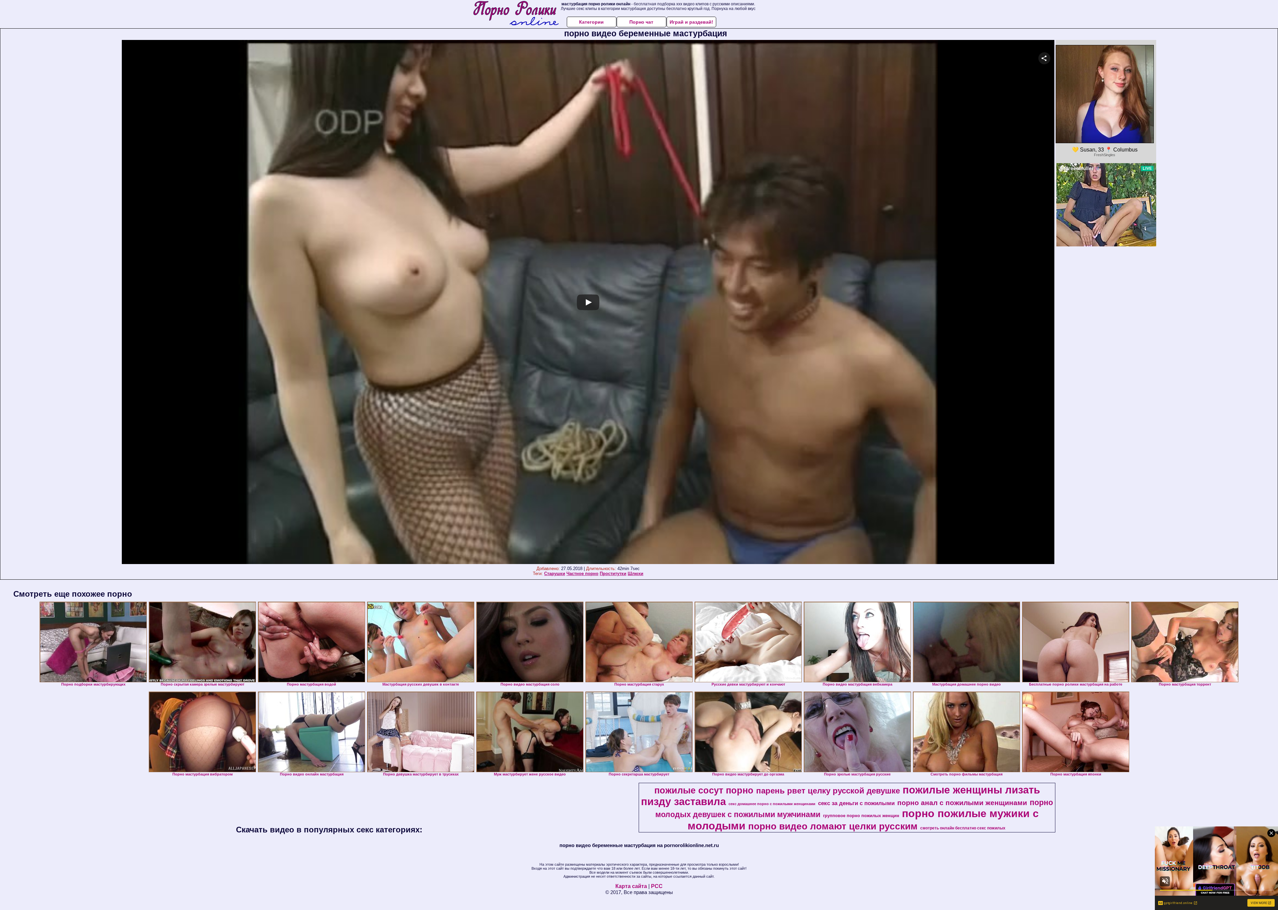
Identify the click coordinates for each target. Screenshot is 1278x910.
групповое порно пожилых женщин (861, 815)
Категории (591, 22)
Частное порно (582, 573)
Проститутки (613, 573)
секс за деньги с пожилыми (856, 803)
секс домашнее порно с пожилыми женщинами (772, 804)
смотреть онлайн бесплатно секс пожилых (962, 828)
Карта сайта (631, 886)
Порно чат (641, 22)
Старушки (554, 573)
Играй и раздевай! (691, 22)
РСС (657, 886)
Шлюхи (635, 573)
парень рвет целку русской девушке (828, 790)
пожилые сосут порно (703, 790)
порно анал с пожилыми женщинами (962, 803)
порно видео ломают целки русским (833, 826)
